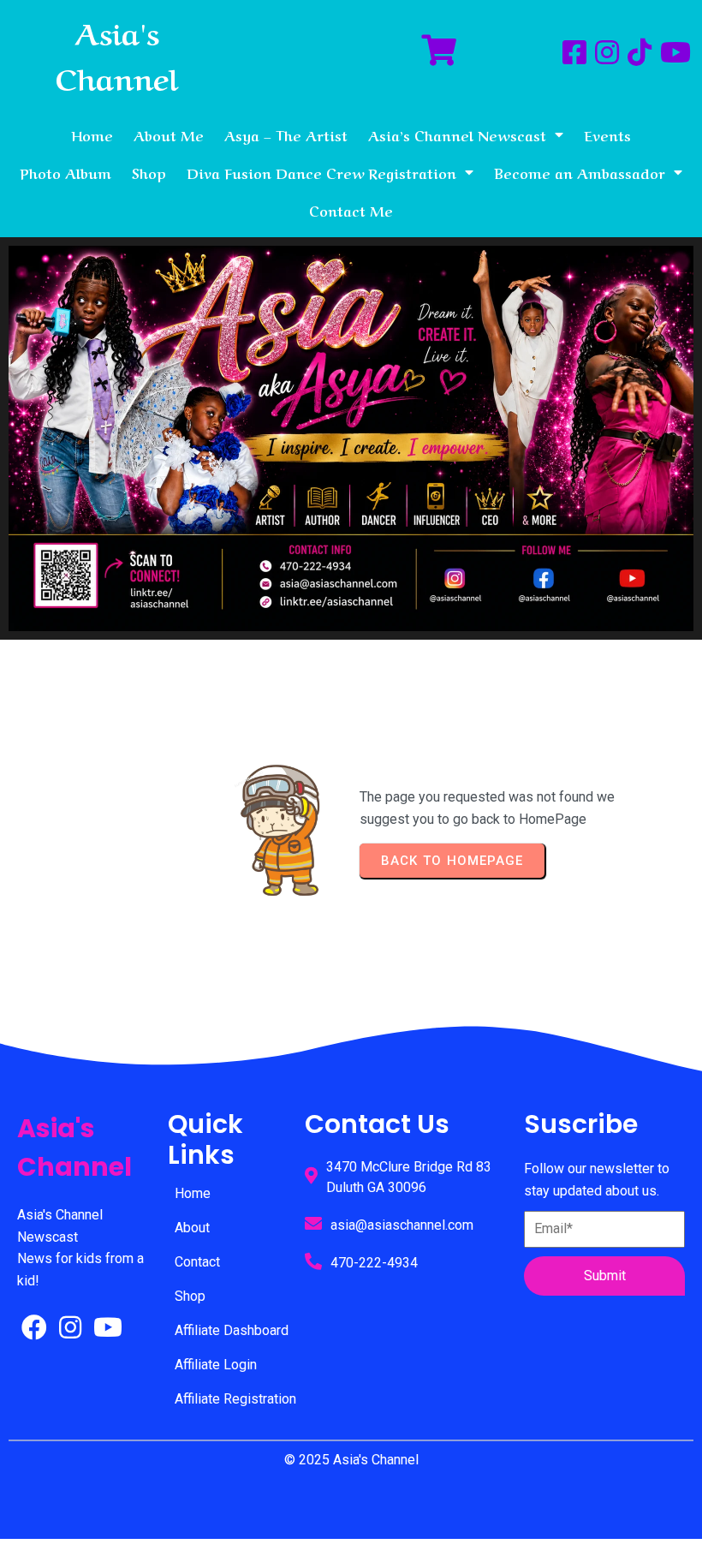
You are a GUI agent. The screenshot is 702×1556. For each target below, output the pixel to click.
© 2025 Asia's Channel (351, 1460)
